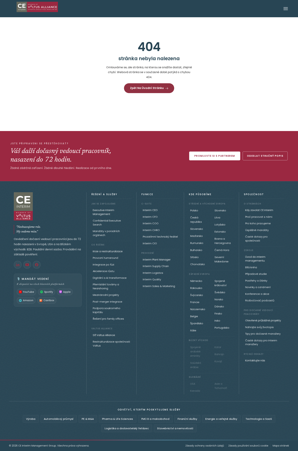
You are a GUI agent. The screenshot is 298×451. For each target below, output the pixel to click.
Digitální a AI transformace (110, 278)
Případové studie (256, 274)
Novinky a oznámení (258, 287)
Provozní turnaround (105, 258)
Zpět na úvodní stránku (147, 88)
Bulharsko (196, 250)
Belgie (194, 316)
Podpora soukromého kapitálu (106, 310)
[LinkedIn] (18, 265)
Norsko (219, 299)
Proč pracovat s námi (258, 217)
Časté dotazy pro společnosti (256, 238)
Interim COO (150, 223)
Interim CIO (150, 243)
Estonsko (220, 231)
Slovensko (196, 229)
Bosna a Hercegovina (223, 241)
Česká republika (196, 220)
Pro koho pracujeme (258, 223)
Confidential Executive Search (107, 222)
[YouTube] (27, 265)
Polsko (194, 210)
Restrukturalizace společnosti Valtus (111, 343)
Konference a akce (257, 294)
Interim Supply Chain (156, 266)
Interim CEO (150, 210)
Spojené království (220, 283)
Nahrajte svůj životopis (259, 327)
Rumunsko (196, 243)
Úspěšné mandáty (257, 230)
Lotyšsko (220, 224)
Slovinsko (220, 210)
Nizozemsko (197, 309)
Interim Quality (152, 279)
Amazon (28, 300)
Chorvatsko (197, 264)
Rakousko (196, 288)
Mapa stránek (281, 445)
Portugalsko (222, 327)
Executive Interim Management (103, 212)
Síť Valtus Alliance (104, 335)
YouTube (28, 292)
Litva (217, 217)
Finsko (218, 313)
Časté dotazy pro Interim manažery (261, 342)
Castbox (48, 300)
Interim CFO (150, 217)
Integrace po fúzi (103, 264)
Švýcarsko (196, 295)
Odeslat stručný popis (265, 156)
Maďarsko (196, 236)
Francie (194, 302)
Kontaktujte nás (255, 360)
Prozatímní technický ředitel (160, 236)
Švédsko (220, 292)
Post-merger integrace (107, 301)
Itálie (193, 330)
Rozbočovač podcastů (259, 300)
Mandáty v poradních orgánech (106, 233)
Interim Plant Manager (157, 259)
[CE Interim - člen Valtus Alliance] (48, 206)
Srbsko (194, 257)
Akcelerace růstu (103, 271)
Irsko (217, 320)
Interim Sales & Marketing (159, 286)
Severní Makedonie (222, 259)
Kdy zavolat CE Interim (259, 210)
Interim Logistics (153, 273)
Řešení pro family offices (108, 318)
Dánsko (219, 306)
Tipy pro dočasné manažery (263, 333)
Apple (67, 292)
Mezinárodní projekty (106, 295)
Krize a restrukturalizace (108, 251)
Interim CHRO (151, 230)
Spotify (48, 292)
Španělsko (196, 323)
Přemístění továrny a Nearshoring (106, 286)
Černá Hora (222, 250)
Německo (196, 281)
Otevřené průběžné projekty (263, 320)
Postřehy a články (256, 280)
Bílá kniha (251, 267)
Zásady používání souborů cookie (248, 445)
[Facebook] (37, 265)
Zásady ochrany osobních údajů (204, 445)
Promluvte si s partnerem (214, 156)
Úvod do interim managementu (255, 259)
